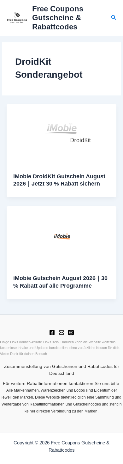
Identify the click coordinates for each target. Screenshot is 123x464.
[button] (114, 18)
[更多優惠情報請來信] (61, 332)
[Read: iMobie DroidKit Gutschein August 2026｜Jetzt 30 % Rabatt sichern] (61, 134)
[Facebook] (52, 332)
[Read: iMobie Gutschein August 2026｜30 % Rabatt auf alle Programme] (61, 236)
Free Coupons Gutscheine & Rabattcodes (57, 18)
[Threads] (71, 332)
